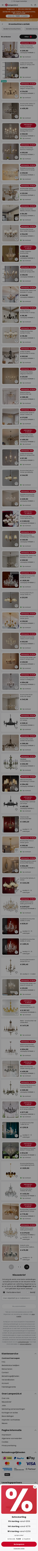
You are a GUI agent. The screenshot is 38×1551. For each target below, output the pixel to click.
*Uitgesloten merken (19, 1548)
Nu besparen (19, 1544)
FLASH (19, 1539)
